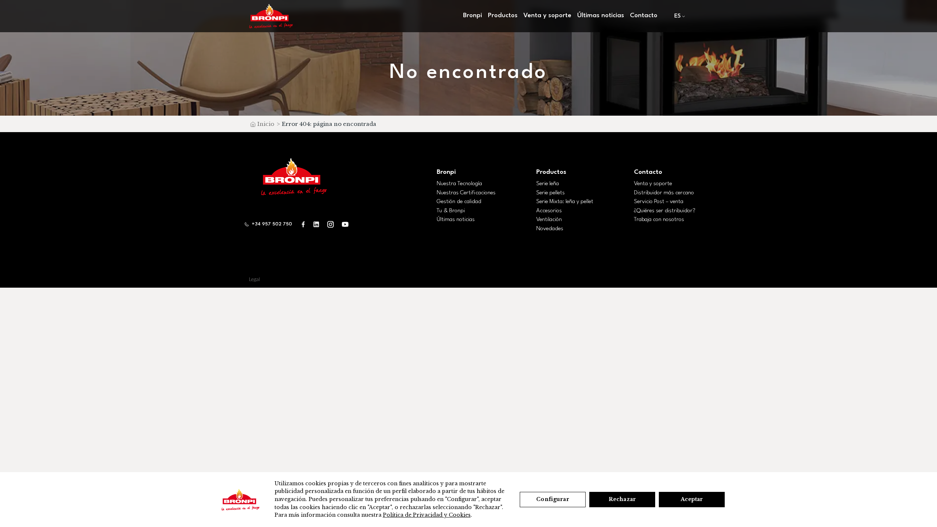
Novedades (549, 229)
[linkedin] (316, 224)
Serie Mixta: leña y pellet (564, 202)
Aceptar (692, 499)
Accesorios (549, 211)
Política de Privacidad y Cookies (427, 515)
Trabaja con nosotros (659, 220)
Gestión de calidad (459, 202)
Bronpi (446, 172)
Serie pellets (550, 193)
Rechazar (622, 499)
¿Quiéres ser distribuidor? (664, 211)
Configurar (552, 499)
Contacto (643, 15)
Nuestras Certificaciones (466, 193)
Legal (254, 279)
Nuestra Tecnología (459, 184)
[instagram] (330, 224)
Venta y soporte (653, 184)
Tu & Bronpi (451, 211)
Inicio (265, 123)
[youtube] (345, 224)
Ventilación (549, 220)
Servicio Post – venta (658, 202)
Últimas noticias (600, 15)
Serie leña (547, 184)
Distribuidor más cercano (664, 193)
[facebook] (303, 224)
